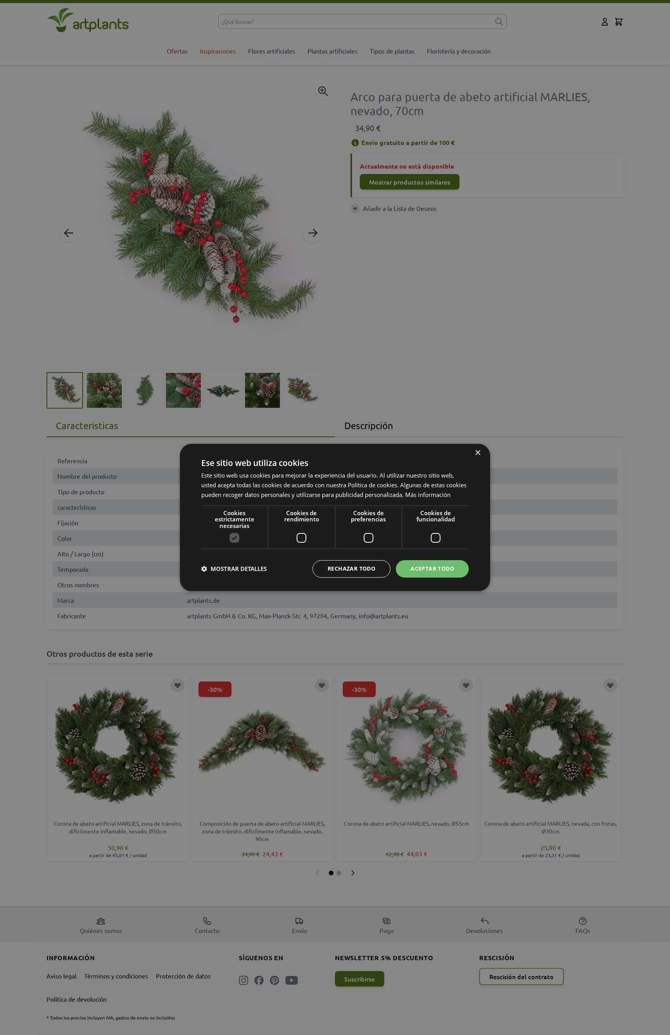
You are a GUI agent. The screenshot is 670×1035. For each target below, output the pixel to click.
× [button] (477, 453)
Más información (428, 495)
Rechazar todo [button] (351, 568)
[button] (234, 569)
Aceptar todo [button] (432, 568)
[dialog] (335, 517)
